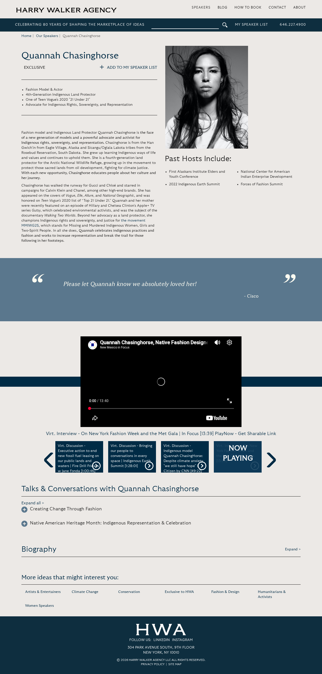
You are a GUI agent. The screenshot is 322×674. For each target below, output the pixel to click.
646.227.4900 (293, 24)
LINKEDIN (161, 640)
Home (26, 36)
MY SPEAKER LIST (251, 24)
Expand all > (32, 503)
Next (268, 468)
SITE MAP (174, 664)
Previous (51, 468)
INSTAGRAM (182, 640)
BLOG (222, 7)
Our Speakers (47, 36)
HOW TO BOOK (248, 7)
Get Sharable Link (257, 434)
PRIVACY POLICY (153, 664)
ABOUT (299, 7)
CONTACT (277, 7)
